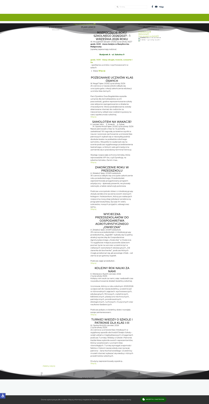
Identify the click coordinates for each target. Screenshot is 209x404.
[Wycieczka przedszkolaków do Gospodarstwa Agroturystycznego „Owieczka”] (64, 238)
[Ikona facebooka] (152, 7)
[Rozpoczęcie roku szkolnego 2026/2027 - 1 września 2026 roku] (64, 52)
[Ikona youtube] (156, 7)
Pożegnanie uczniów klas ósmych (112, 79)
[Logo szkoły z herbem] (78, 7)
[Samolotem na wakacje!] (64, 142)
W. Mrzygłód (95, 42)
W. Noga (94, 83)
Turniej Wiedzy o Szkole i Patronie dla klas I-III (112, 321)
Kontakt (166, 17)
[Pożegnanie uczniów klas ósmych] (64, 97)
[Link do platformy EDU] (153, 27)
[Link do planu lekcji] (121, 27)
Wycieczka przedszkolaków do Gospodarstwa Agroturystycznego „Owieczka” (112, 220)
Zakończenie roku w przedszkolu (112, 169)
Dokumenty (83, 17)
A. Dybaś (120, 124)
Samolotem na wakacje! (111, 121)
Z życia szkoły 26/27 (123, 42)
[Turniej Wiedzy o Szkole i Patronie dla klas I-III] (64, 341)
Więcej (101, 71)
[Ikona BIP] (161, 6)
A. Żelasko (94, 173)
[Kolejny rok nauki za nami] (64, 291)
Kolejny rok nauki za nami (112, 269)
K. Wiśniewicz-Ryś (98, 274)
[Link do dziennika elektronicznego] (56, 27)
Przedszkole (149, 17)
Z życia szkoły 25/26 (117, 83)
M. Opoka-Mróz (99, 126)
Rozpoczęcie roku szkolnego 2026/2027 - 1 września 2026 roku (112, 36)
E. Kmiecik (110, 124)
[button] (104, 386)
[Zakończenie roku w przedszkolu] (64, 188)
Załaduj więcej (49, 366)
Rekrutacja (130, 17)
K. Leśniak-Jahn (97, 124)
